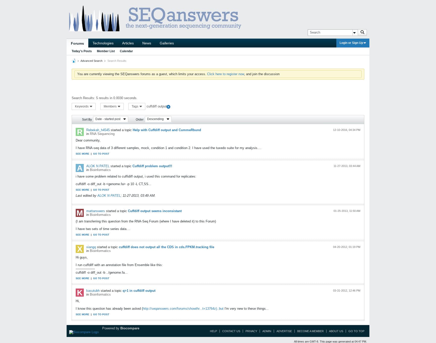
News (146, 43)
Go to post (101, 153)
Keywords (82, 106)
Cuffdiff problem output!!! (152, 166)
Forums (77, 43)
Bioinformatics (100, 170)
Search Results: (83, 98)
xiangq (91, 247)
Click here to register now (225, 74)
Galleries (167, 43)
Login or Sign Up (351, 43)
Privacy (251, 331)
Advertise (284, 331)
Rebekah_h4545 (98, 130)
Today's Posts (82, 51)
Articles (128, 43)
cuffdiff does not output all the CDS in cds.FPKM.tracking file (166, 247)
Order (140, 119)
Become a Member (310, 331)
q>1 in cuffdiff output (139, 291)
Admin (266, 331)
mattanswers (95, 211)
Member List (106, 51)
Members (110, 106)
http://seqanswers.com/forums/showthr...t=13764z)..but (183, 308)
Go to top (356, 331)
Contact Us (231, 331)
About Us (336, 331)
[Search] (362, 32)
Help (213, 331)
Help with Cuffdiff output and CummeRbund (167, 130)
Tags (135, 106)
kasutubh (93, 291)
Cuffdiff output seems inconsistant (155, 211)
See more (82, 153)
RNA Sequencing (102, 134)
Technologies (103, 43)
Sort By (87, 119)
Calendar (126, 51)
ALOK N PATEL (98, 166)
